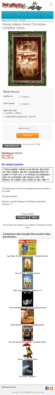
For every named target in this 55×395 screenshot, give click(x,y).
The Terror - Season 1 (27, 376)
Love (42, 392)
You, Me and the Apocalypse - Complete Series (27, 342)
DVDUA (27, 392)
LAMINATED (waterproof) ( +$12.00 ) (21, 117)
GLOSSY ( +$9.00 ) (14, 113)
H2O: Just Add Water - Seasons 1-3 (27, 290)
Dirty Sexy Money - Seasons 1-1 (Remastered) (27, 308)
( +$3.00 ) (25, 97)
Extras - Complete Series (27, 359)
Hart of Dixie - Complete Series (27, 273)
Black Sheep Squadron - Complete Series (27, 325)
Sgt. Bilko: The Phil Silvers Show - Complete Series (27, 256)
